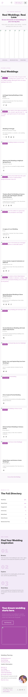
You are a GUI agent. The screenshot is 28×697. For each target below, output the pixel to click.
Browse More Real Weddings (14, 477)
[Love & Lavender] (2, 2)
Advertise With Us (5, 671)
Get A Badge (4, 669)
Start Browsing (7, 622)
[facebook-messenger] (22, 690)
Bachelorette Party (14, 60)
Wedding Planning (5, 662)
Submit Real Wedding (6, 672)
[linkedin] (20, 690)
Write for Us (4, 667)
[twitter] (18, 690)
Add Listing (18, 2)
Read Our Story (4, 680)
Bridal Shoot (23, 60)
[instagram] (24, 690)
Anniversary (4, 60)
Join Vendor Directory (6, 674)
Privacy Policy (6, 689)
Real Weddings (4, 660)
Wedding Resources (6, 658)
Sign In (11, 2)
